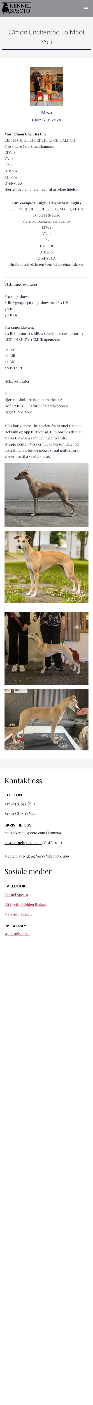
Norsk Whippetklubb (52, 856)
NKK (26, 856)
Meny (86, 8)
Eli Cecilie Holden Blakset (26, 904)
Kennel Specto (16, 894)
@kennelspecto (17, 933)
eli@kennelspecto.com (23, 842)
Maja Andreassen (18, 914)
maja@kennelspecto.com (25, 832)
